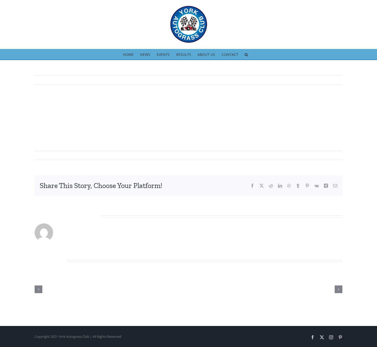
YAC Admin (47, 155)
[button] (246, 54)
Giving (92, 155)
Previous (315, 80)
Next (333, 80)
